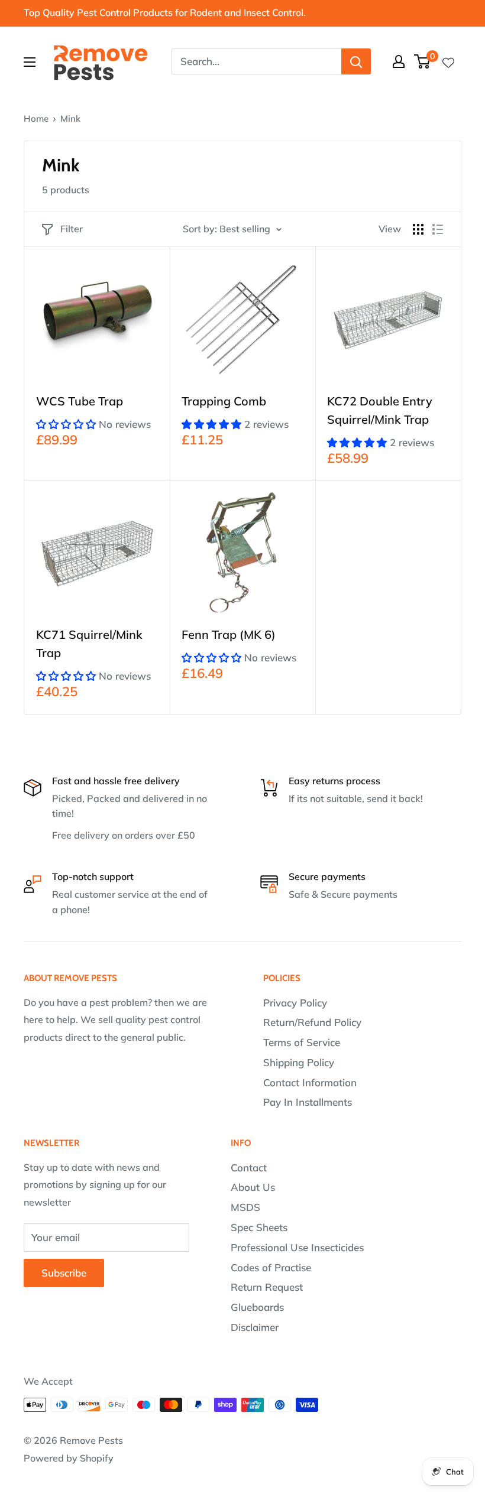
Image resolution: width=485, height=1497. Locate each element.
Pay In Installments (307, 1102)
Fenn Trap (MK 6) (229, 634)
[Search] (356, 61)
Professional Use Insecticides (297, 1247)
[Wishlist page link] (448, 61)
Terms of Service (301, 1042)
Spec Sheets (259, 1227)
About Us (253, 1187)
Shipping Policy (298, 1062)
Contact (249, 1167)
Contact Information (310, 1082)
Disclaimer (255, 1327)
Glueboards (257, 1307)
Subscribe (63, 1273)
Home (36, 118)
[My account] (399, 61)
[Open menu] (29, 62)
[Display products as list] (437, 229)
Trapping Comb (224, 401)
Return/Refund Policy (312, 1022)
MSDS (245, 1207)
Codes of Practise (271, 1267)
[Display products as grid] (418, 229)
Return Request (267, 1287)
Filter (71, 229)
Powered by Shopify (69, 1458)
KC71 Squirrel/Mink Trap (89, 643)
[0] (422, 61)
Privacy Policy (295, 1002)
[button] (67, 424)
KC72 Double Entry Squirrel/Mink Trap (379, 410)
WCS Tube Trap (79, 401)
